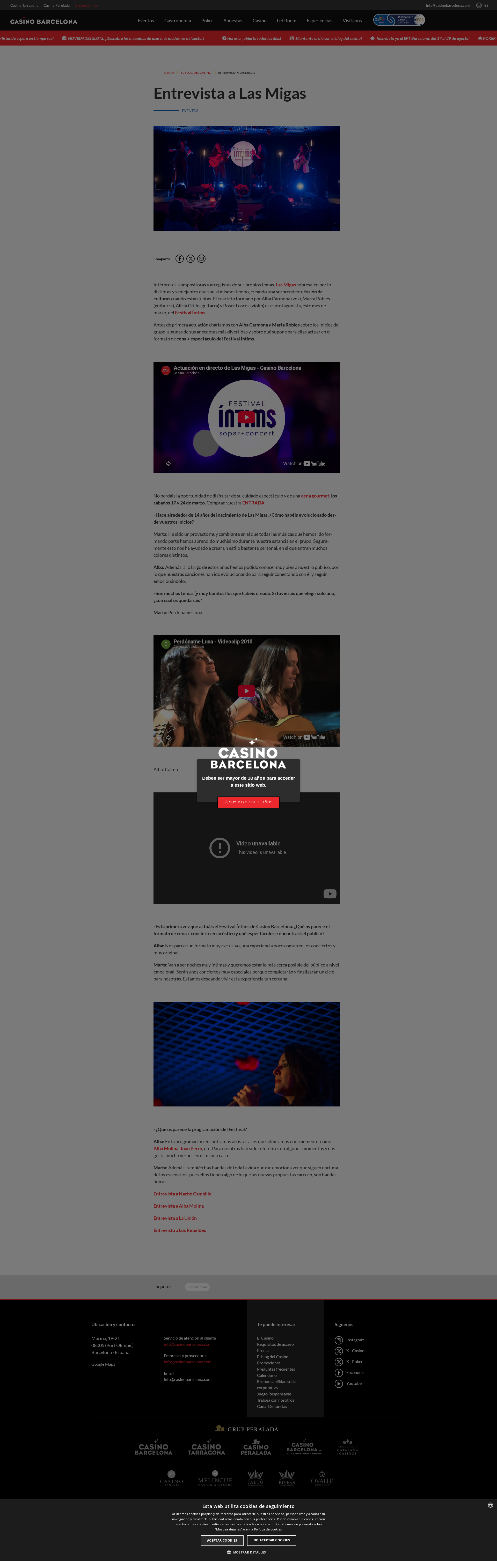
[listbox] (490, 1505)
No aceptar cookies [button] (271, 1540)
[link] (248, 802)
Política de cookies (268, 1529)
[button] (248, 1552)
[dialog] (248, 1530)
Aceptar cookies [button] (222, 1540)
